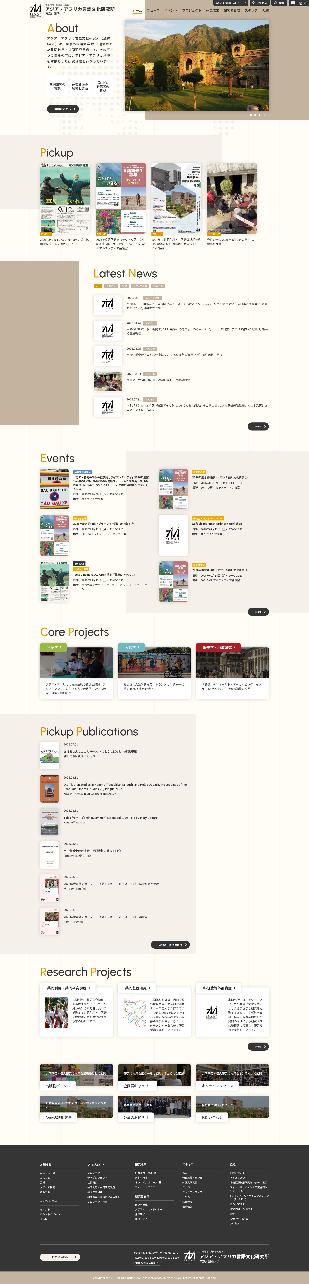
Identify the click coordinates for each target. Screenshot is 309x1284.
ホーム (137, 10)
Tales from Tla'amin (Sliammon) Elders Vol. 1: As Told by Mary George (111, 817)
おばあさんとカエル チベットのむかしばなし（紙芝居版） (101, 751)
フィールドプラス (145, 1187)
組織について (237, 1173)
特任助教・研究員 (192, 1177)
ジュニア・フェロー (193, 1192)
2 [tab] (255, 115)
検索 (282, 3)
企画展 (44, 1219)
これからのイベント (51, 1214)
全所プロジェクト (97, 1177)
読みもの (158, 286)
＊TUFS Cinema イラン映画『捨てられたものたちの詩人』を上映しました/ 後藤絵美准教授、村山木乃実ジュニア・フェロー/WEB (197, 407)
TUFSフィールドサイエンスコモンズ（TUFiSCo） (249, 1197)
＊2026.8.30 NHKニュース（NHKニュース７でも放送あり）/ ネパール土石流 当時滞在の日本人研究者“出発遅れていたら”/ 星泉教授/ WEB (197, 306)
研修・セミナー (144, 1219)
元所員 (186, 1197)
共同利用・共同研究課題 (101, 1187)
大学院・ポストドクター (148, 1209)
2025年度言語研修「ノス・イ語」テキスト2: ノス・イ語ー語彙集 (106, 917)
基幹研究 (92, 1182)
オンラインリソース (146, 1182)
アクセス (261, 3)
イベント (170, 10)
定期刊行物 (141, 1177)
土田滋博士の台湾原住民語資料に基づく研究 (92, 850)
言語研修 (140, 1214)
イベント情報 (48, 1201)
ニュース (153, 10)
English (301, 3)
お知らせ (111, 286)
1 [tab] (251, 115)
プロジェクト (191, 10)
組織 (266, 10)
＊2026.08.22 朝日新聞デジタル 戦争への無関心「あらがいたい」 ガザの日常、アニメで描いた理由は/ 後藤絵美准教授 (197, 331)
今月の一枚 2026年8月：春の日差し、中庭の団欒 (158, 380)
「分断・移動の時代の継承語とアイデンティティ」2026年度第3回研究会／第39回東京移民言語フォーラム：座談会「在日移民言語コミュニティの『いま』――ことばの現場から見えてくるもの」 (111, 482)
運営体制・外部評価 (241, 1209)
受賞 (124, 286)
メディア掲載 (140, 286)
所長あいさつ (237, 1177)
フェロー (187, 1187)
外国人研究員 (189, 1182)
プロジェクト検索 (97, 1202)
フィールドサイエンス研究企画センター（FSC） (248, 1189)
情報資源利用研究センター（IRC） (249, 1182)
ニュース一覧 (47, 1173)
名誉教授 (187, 1202)
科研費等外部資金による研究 (103, 1197)
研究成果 (212, 10)
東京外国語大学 (78, 43)
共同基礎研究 (94, 1192)
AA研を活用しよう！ (229, 3)
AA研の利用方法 (239, 1218)
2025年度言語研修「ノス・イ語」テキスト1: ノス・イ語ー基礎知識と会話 (111, 884)
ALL (98, 286)
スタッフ (251, 10)
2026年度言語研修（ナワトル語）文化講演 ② (219, 570)
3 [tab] (260, 115)
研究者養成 (232, 10)
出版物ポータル (144, 1173)
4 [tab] (264, 115)
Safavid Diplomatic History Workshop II (218, 523)
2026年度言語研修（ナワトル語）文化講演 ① (219, 477)
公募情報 (187, 1206)
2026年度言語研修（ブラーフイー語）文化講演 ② (103, 523)
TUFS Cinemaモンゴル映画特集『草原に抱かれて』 (104, 574)
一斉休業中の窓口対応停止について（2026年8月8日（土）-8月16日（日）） (175, 354)
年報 (232, 1213)
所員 (184, 1173)
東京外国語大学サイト (147, 1263)
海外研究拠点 (237, 1204)
